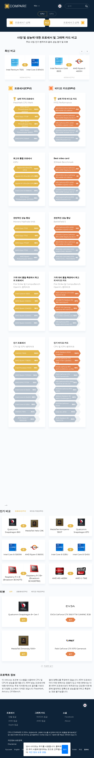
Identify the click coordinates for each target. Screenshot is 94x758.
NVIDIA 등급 (42, 717)
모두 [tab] (10, 591)
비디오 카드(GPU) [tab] (36, 511)
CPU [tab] (42, 14)
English (17, 749)
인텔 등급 (12, 717)
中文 (80, 749)
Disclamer (12, 744)
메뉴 (36, 6)
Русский (8, 749)
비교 (47, 22)
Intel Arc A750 (61, 412)
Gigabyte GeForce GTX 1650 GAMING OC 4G (64, 316)
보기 (23, 620)
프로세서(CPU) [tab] (20, 511)
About (67, 721)
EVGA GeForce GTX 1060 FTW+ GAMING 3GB (64, 360)
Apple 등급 (13, 725)
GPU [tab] (51, 14)
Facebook (69, 717)
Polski (74, 749)
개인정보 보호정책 (15, 740)
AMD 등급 (12, 721)
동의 (65, 749)
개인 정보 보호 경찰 (37, 752)
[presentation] (82, 51)
